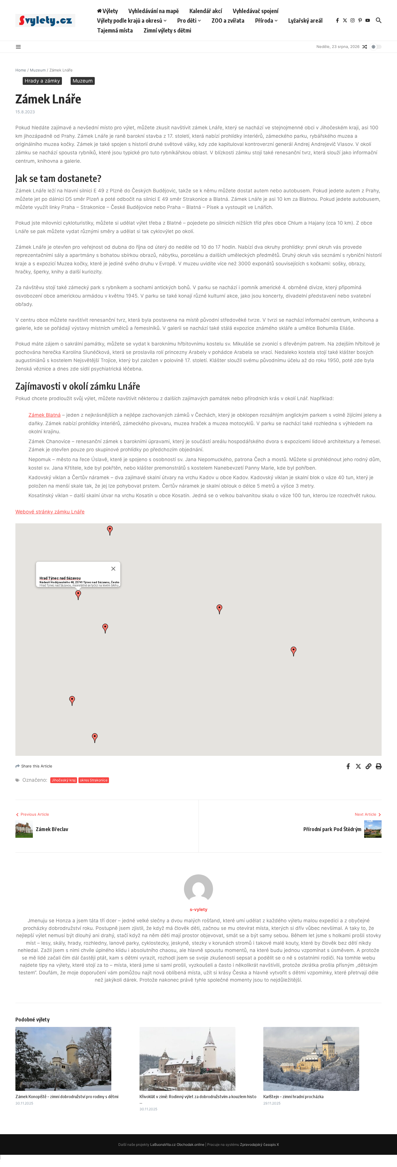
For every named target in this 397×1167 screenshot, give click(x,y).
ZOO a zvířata (228, 20)
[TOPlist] (198, 1161)
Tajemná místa (115, 30)
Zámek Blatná (44, 415)
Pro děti (186, 20)
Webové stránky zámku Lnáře (50, 512)
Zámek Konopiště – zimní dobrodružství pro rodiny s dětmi (66, 1096)
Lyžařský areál (305, 20)
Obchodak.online (190, 1144)
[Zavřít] (113, 569)
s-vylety (199, 909)
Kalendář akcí (205, 10)
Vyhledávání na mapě (153, 10)
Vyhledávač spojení (255, 10)
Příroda (264, 20)
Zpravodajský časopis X (259, 1144)
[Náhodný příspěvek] (364, 46)
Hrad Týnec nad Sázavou (60, 578)
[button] (78, 595)
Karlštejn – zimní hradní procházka (293, 1096)
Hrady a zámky (42, 81)
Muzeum (38, 70)
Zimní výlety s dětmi (167, 30)
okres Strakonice (94, 780)
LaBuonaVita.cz (163, 1144)
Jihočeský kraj (64, 780)
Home (20, 70)
